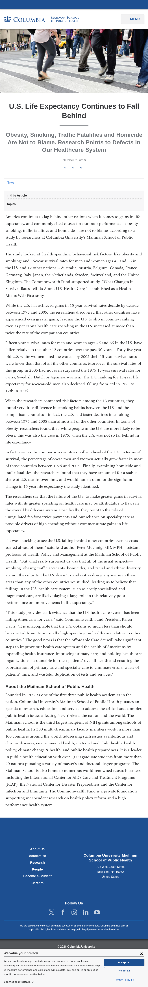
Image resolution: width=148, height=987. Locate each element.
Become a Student (37, 876)
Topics (11, 204)
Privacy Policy (122, 979)
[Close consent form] (141, 953)
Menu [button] (135, 19)
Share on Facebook (65, 168)
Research (37, 862)
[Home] (41, 19)
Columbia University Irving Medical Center (74, 4)
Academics (37, 856)
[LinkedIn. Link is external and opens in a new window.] (86, 912)
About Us (37, 849)
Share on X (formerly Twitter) (73, 168)
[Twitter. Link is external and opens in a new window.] (52, 912)
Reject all (124, 970)
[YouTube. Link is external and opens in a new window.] (97, 912)
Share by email (86, 169)
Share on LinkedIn (81, 168)
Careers (37, 883)
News (10, 182)
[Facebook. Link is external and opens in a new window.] (63, 912)
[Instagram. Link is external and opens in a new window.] (74, 912)
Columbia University (81, 946)
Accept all (124, 962)
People (37, 869)
